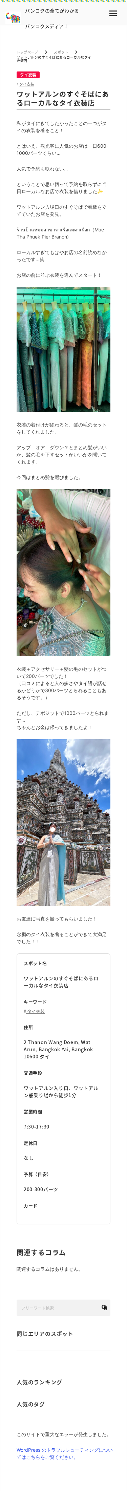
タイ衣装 (28, 75)
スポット (61, 52)
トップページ (27, 52)
